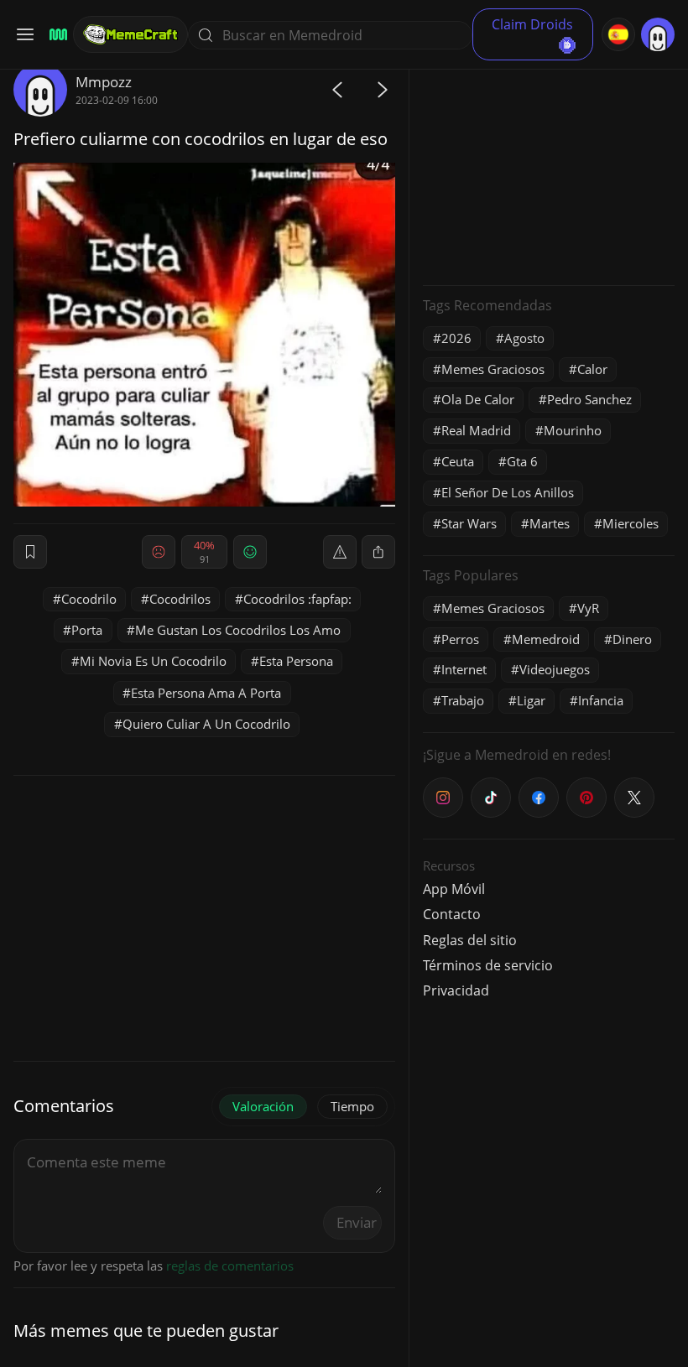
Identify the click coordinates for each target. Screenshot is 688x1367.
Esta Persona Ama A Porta (206, 692)
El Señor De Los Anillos (507, 492)
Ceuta (457, 461)
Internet (464, 669)
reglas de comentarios (230, 1265)
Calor (592, 369)
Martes (549, 523)
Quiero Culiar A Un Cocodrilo (206, 723)
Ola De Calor (477, 399)
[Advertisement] (549, 168)
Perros (460, 639)
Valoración (263, 1106)
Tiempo (352, 1106)
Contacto (452, 914)
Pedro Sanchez (589, 399)
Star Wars (469, 523)
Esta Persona (296, 660)
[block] (378, 552)
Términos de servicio (488, 965)
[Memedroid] (56, 35)
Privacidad (456, 990)
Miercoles (630, 523)
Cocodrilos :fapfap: (297, 598)
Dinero (632, 639)
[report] (340, 552)
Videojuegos (554, 669)
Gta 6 (522, 461)
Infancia (600, 700)
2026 (456, 338)
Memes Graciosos (493, 369)
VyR (588, 608)
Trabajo (462, 700)
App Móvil (454, 889)
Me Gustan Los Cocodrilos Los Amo (238, 629)
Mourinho (573, 430)
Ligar (531, 700)
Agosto (524, 338)
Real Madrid (476, 430)
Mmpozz (104, 81)
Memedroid (546, 639)
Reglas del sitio (470, 940)
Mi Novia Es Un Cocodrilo (153, 660)
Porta (86, 629)
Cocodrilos (180, 598)
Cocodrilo (89, 598)
